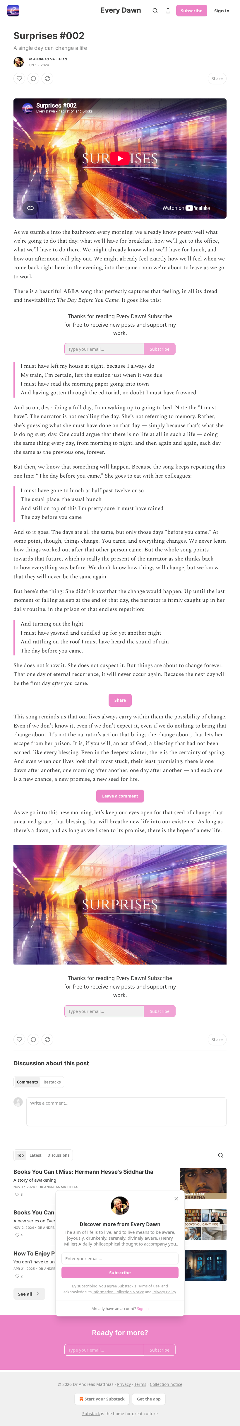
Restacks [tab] (52, 1082)
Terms (140, 1384)
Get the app (149, 1399)
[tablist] (38, 1082)
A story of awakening (34, 1180)
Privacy (124, 1384)
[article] (120, 1184)
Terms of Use (148, 1286)
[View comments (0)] (33, 78)
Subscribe (192, 10)
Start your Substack (105, 1399)
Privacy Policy (164, 1291)
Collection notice (166, 1384)
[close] (176, 1198)
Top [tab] (20, 1155)
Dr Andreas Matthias (47, 59)
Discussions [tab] (58, 1155)
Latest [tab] (36, 1155)
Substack (91, 1413)
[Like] (19, 78)
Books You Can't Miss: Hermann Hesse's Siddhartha (83, 1171)
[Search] (155, 10)
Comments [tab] (27, 1082)
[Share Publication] (168, 10)
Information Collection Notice (118, 1291)
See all (25, 1294)
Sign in (221, 10)
